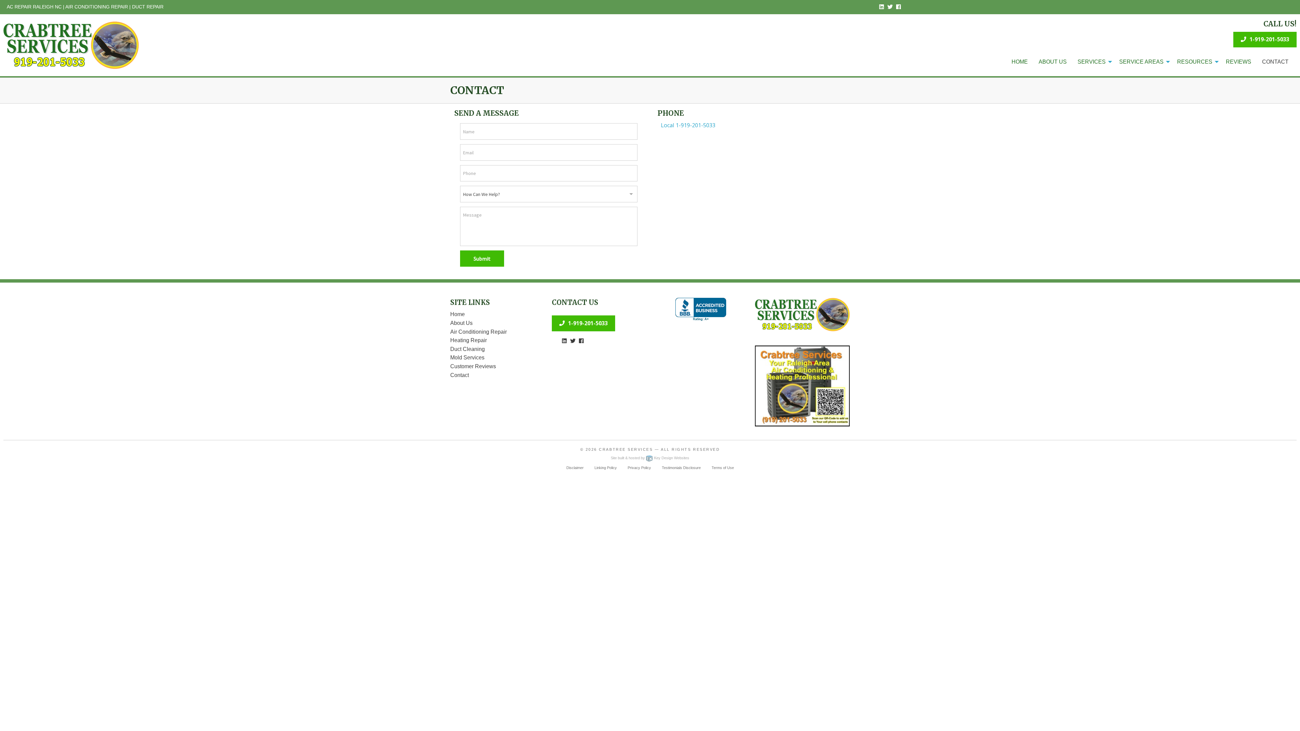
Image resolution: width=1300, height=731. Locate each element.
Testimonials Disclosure (681, 468)
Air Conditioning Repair (478, 332)
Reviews (1238, 62)
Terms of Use (723, 468)
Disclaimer (575, 468)
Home (1020, 62)
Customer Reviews (473, 366)
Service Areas (1141, 62)
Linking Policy (605, 468)
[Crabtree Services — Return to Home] (71, 45)
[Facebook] (898, 7)
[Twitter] (890, 7)
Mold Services (467, 357)
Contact (1275, 62)
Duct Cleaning (467, 349)
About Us (1053, 62)
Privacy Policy (639, 468)
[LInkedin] (881, 7)
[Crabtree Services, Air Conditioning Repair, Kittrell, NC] (700, 309)
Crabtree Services (626, 449)
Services (1092, 62)
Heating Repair (468, 340)
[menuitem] (1019, 62)
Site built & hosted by (650, 458)
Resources (1194, 62)
